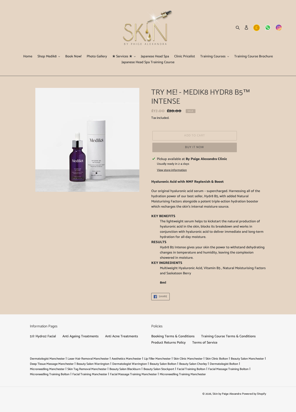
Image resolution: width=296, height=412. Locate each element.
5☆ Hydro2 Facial (43, 336)
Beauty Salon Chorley (193, 364)
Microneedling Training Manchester (183, 374)
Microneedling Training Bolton (50, 374)
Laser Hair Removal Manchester (88, 358)
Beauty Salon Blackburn (125, 369)
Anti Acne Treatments (121, 336)
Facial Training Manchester (89, 374)
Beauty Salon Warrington (92, 364)
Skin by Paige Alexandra (227, 394)
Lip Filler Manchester (157, 358)
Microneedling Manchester (47, 369)
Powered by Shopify (254, 394)
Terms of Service (204, 343)
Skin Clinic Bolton (216, 358)
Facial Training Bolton (191, 369)
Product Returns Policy (168, 343)
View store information (172, 170)
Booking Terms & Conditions (173, 336)
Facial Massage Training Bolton (228, 369)
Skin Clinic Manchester (188, 358)
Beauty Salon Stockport (158, 369)
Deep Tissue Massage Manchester (52, 364)
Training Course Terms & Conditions (228, 336)
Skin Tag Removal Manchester (87, 369)
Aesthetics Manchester (126, 358)
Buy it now (194, 147)
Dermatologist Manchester (47, 358)
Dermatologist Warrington (129, 364)
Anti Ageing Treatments (80, 336)
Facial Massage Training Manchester (133, 374)
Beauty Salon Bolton (163, 364)
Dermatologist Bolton (224, 364)
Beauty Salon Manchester (247, 358)
